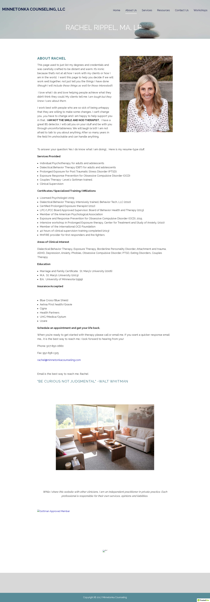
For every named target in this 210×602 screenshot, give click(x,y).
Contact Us (181, 10)
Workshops (200, 10)
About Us (131, 10)
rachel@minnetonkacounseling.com (59, 359)
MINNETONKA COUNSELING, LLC (33, 9)
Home (116, 10)
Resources (163, 10)
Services (147, 10)
